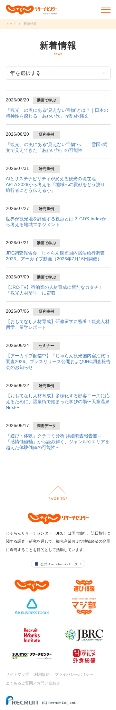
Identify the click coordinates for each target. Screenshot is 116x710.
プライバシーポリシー (74, 674)
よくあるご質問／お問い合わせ (33, 683)
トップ (11, 24)
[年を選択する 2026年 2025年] (58, 73)
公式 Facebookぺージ (59, 564)
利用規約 (42, 674)
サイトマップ (17, 674)
